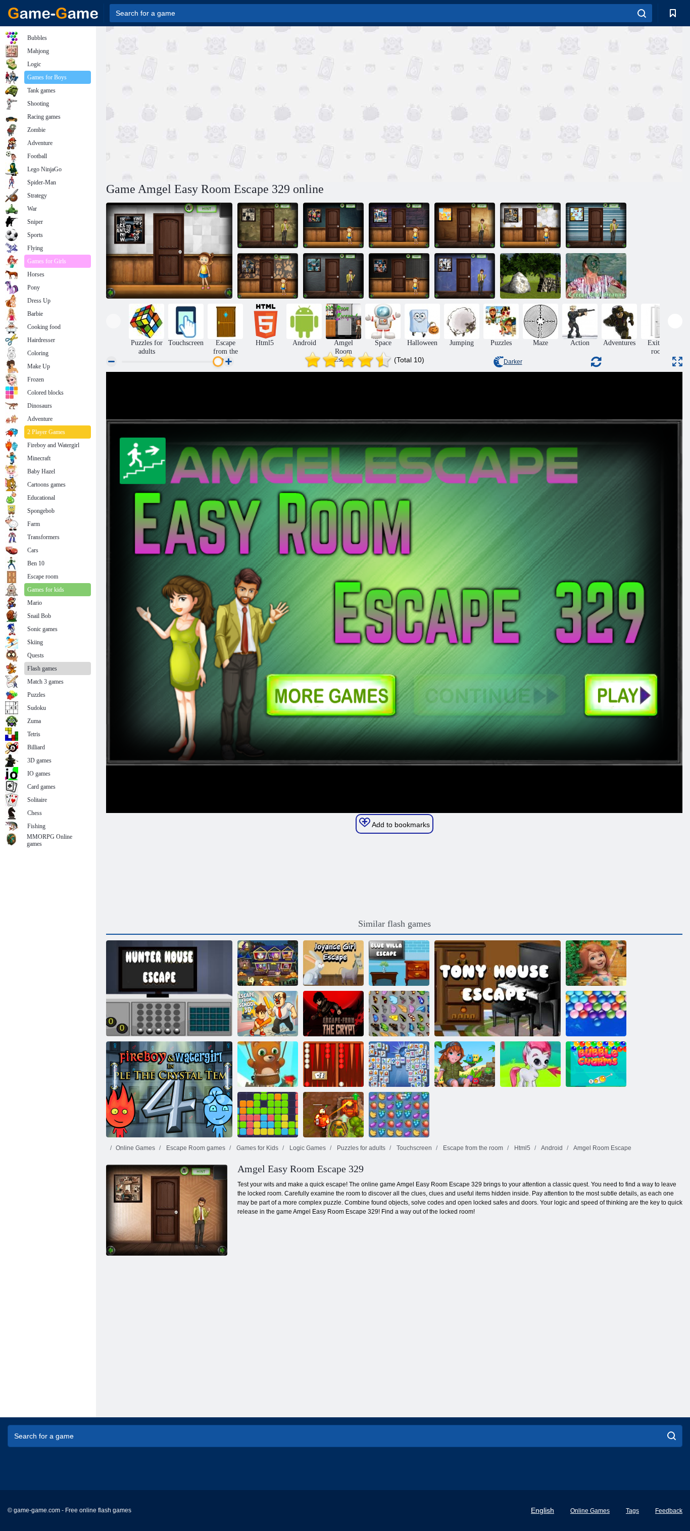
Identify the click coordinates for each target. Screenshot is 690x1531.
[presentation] (113, 321)
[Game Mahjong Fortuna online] (399, 1064)
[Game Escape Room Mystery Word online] (267, 963)
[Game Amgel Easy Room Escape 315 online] (267, 225)
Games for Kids (256, 1148)
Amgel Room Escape (601, 1148)
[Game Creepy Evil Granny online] (596, 276)
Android (551, 1148)
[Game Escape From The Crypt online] (333, 1013)
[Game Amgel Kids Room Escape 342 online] (530, 225)
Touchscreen (413, 1148)
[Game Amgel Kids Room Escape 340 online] (333, 225)
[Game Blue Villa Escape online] (399, 963)
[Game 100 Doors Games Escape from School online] (596, 963)
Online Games (135, 1148)
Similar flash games (394, 924)
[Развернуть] (677, 361)
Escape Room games (195, 1148)
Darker (513, 361)
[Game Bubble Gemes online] (530, 1064)
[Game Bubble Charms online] (596, 1064)
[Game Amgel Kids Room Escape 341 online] (399, 225)
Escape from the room (472, 1148)
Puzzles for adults (360, 1148)
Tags (632, 1510)
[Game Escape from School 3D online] (267, 1013)
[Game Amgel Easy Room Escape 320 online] (464, 276)
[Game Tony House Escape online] (497, 988)
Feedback (668, 1510)
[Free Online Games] (53, 13)
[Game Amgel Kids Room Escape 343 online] (267, 276)
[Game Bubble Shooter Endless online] (267, 1064)
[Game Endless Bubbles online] (596, 1013)
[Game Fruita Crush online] (399, 1114)
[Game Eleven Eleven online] (267, 1114)
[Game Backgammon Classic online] (333, 1064)
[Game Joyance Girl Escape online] (333, 963)
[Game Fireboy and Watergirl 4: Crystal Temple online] (169, 1089)
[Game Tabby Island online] (464, 1064)
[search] (642, 13)
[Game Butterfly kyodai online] (399, 1013)
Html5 (521, 1148)
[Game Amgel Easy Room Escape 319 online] (333, 276)
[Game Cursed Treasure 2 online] (333, 1114)
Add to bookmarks (400, 825)
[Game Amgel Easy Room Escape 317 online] (464, 225)
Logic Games (307, 1148)
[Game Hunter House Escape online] (169, 988)
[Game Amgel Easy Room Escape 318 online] (596, 225)
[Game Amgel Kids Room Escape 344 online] (399, 276)
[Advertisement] (250, 102)
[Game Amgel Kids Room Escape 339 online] (169, 251)
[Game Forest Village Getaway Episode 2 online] (530, 276)
